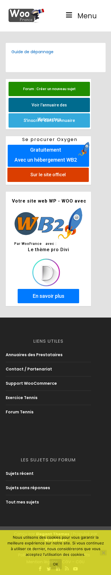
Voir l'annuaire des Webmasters (49, 107)
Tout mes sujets (22, 502)
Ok (55, 564)
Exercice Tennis (22, 397)
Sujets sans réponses (28, 488)
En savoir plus (48, 296)
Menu (87, 16)
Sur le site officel (48, 174)
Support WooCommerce (31, 383)
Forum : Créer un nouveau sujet (49, 89)
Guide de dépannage (32, 52)
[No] (103, 553)
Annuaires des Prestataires (34, 355)
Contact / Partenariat (29, 369)
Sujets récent (20, 473)
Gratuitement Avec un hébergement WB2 (45, 155)
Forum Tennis (20, 412)
